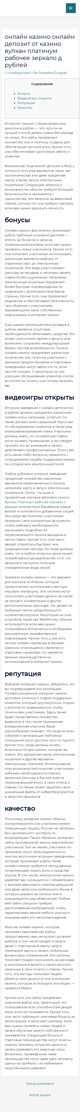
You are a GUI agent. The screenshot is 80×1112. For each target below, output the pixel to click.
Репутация (26, 103)
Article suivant (40, 1095)
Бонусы (23, 94)
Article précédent (40, 1084)
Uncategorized (18, 73)
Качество (24, 108)
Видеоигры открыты (34, 98)
